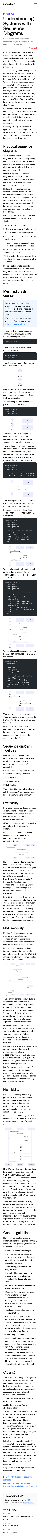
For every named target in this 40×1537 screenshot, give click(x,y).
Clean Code (8, 55)
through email (28, 1503)
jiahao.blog (9, 4)
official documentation (15, 324)
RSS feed (30, 1500)
